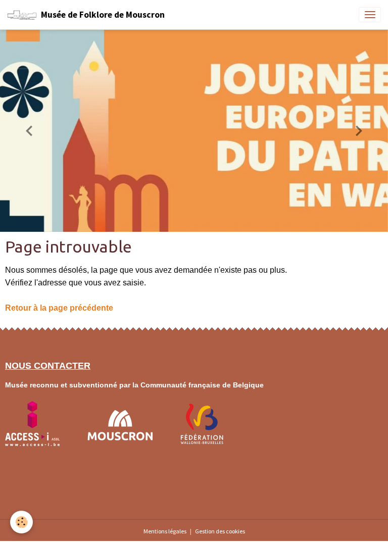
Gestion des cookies (220, 531)
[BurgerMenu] (370, 14)
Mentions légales (164, 531)
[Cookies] (21, 522)
